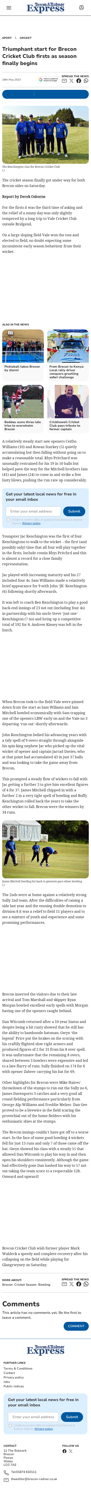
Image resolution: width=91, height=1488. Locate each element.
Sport (7, 38)
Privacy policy (14, 1377)
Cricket (26, 38)
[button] (9, 7)
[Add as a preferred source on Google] (48, 79)
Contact (9, 1373)
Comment (76, 1326)
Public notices (14, 1386)
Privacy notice (31, 523)
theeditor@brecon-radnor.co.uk (34, 1479)
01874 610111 (26, 1472)
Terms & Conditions (18, 1368)
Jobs (7, 1382)
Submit (74, 511)
